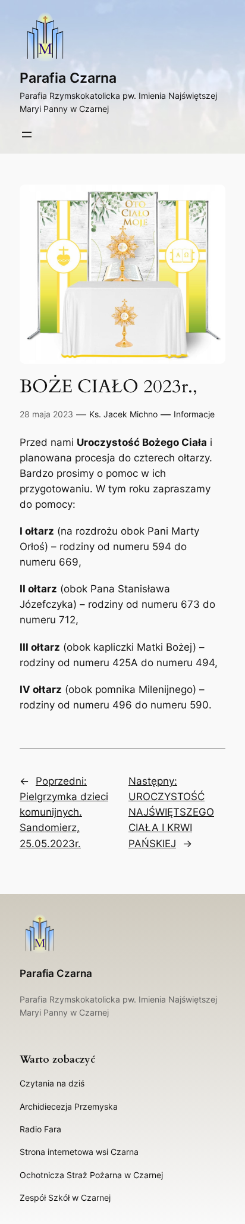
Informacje (194, 414)
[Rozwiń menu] (27, 134)
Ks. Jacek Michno (123, 414)
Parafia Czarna (68, 78)
